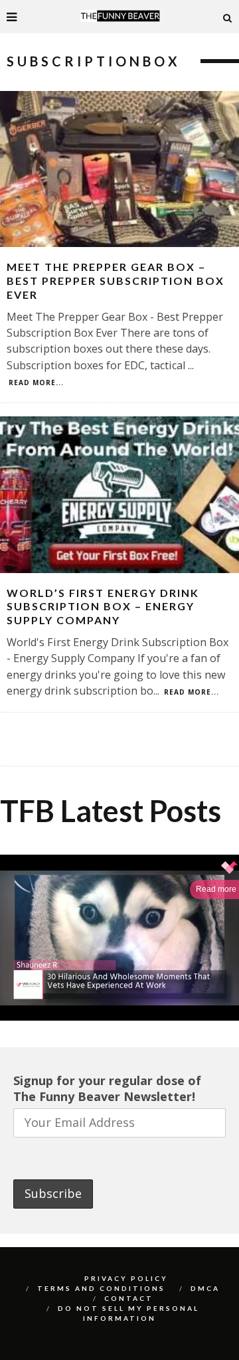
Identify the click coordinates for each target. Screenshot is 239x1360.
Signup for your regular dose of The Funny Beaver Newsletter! (107, 1088)
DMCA (205, 1288)
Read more (216, 889)
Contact (128, 1298)
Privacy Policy (126, 1278)
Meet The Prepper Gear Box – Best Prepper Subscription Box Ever (115, 280)
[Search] (227, 16)
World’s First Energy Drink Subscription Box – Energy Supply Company (103, 606)
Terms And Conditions (101, 1288)
